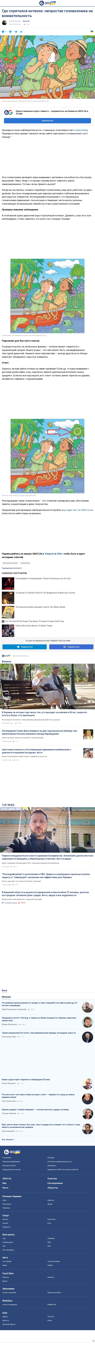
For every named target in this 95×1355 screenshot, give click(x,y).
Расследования (55, 1183)
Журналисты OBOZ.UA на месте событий (63, 1169)
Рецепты (5, 1277)
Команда (51, 1158)
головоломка (25, 563)
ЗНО (4, 1246)
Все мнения (7, 1139)
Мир (4, 1183)
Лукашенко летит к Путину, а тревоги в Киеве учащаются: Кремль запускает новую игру (39, 1019)
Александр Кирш (9, 1037)
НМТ (49, 1246)
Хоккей (5, 1223)
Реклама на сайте (9, 1165)
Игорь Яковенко (9, 1083)
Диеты (5, 1281)
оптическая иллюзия (10, 563)
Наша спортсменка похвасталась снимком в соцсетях (24, 756)
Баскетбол (52, 1219)
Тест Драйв (6, 1261)
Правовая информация (11, 1162)
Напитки (51, 1277)
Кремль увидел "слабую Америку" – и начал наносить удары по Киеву (35, 1109)
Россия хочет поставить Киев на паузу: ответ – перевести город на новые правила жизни (38, 1095)
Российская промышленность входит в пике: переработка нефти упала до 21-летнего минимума (40, 1004)
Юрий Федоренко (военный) (14, 1009)
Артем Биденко (8, 1131)
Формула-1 (6, 1227)
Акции (4, 1265)
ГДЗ (3, 1238)
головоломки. (80, 130)
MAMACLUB (52, 1304)
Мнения (6, 996)
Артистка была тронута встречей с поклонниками (22, 738)
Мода (50, 1320)
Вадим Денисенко (9, 1024)
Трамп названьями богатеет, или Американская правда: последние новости (39, 1033)
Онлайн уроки (7, 1242)
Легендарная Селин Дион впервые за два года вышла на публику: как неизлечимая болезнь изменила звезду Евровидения (39, 732)
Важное (6, 661)
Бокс (49, 1223)
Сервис (50, 1265)
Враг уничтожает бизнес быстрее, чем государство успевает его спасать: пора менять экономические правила (41, 1126)
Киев (4, 1200)
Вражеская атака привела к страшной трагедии (22, 899)
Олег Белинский (8, 1101)
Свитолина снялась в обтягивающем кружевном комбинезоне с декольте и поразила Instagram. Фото (36, 751)
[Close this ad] (93, 1341)
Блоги (5, 1188)
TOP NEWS (8, 804)
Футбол (5, 1219)
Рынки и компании (9, 1292)
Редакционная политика (11, 568)
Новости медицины (9, 1304)
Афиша (5, 1317)
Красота (5, 1320)
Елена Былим (14, 21)
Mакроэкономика (54, 1292)
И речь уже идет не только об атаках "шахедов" (21, 881)
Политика (52, 1178)
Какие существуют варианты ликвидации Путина (26, 1079)
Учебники (51, 1238)
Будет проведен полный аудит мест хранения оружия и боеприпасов (30, 863)
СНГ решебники (8, 1250)
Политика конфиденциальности (60, 1162)
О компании (6, 1158)
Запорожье (6, 1204)
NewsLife (26, 21)
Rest (4, 990)
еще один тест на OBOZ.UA (76, 510)
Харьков (51, 1200)
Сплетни (51, 1317)
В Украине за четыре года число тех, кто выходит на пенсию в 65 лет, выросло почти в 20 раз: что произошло (44, 714)
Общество (53, 1188)
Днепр (50, 1204)
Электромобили (54, 1261)
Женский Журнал (8, 1324)
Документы (52, 1165)
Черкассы (6, 1208)
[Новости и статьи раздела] (6, 657)
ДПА (49, 1242)
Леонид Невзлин (9, 1113)
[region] (47, 156)
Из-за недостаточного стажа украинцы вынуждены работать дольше (31, 720)
